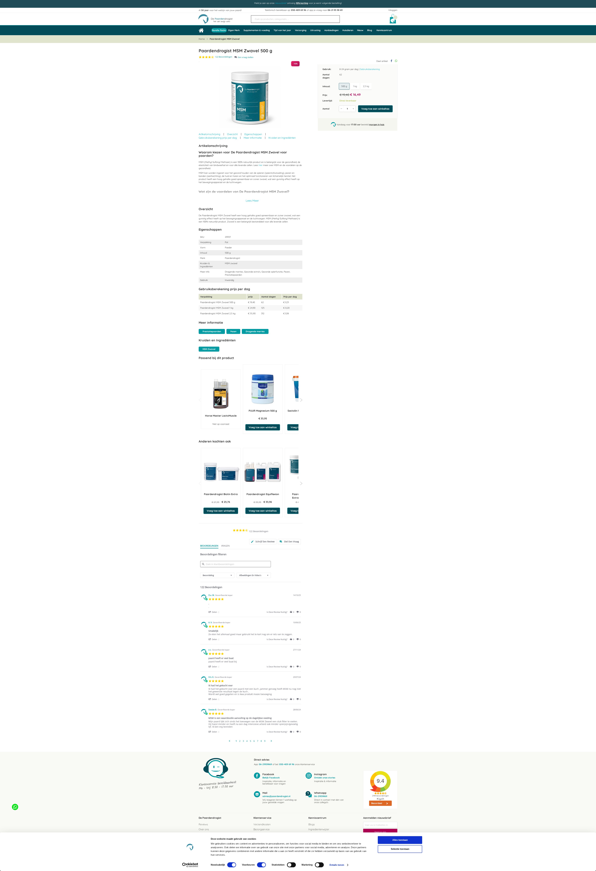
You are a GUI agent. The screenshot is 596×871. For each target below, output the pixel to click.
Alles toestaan (400, 840)
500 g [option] (344, 86)
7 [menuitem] (257, 741)
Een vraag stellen (245, 57)
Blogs (311, 824)
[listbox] (356, 86)
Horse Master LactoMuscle (221, 415)
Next (301, 400)
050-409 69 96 (298, 10)
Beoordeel (377, 803)
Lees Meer (252, 200)
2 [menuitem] (239, 741)
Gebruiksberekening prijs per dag (218, 137)
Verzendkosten (262, 824)
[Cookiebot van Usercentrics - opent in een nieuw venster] (190, 865)
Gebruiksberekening (370, 69)
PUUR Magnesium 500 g (263, 410)
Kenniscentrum (384, 30)
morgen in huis (376, 124)
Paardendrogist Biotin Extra (221, 494)
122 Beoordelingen (223, 57)
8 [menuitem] (261, 741)
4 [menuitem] (247, 741)
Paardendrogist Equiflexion (262, 494)
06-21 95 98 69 (335, 10)
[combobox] (295, 19)
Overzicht (232, 134)
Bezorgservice (261, 829)
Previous (200, 400)
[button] (214, 611)
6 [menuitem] (254, 741)
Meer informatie (253, 137)
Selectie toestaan (400, 849)
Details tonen (337, 865)
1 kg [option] (355, 86)
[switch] (261, 865)
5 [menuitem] (250, 741)
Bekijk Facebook (271, 777)
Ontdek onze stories (324, 777)
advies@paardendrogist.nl (276, 796)
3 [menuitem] (243, 741)
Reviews (203, 824)
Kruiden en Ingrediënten (282, 137)
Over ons (204, 829)
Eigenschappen (253, 134)
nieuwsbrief (281, 3)
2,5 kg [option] (366, 86)
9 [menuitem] (264, 741)
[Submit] (336, 17)
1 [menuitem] (236, 741)
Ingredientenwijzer (318, 829)
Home (202, 39)
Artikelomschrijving (209, 134)
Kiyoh (380, 798)
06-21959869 (265, 764)
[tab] (262, 541)
